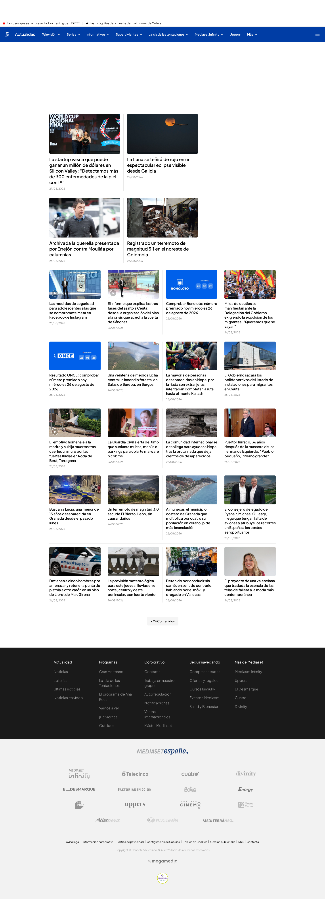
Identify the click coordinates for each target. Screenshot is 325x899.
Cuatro (241, 697)
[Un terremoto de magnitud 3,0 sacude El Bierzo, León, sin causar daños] (133, 489)
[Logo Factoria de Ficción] (135, 789)
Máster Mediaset (158, 725)
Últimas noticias (67, 689)
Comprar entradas (204, 671)
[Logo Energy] (246, 789)
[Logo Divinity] (246, 773)
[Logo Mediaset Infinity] (79, 773)
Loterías (60, 680)
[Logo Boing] (190, 789)
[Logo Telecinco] (135, 773)
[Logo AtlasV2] (107, 820)
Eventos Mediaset (204, 697)
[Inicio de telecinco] (7, 34)
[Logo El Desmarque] (79, 789)
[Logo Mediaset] (162, 753)
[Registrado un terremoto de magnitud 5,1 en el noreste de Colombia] (162, 218)
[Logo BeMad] (79, 804)
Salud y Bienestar (203, 706)
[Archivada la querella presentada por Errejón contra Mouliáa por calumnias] (84, 218)
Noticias (61, 671)
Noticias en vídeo (68, 697)
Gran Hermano (111, 671)
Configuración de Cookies (163, 842)
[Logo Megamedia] (164, 861)
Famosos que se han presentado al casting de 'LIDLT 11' (43, 23)
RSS (241, 842)
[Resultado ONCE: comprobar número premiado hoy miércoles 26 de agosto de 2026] (75, 356)
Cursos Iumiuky (202, 689)
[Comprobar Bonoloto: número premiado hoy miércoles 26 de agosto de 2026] (191, 284)
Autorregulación (158, 694)
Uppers (241, 680)
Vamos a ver (109, 708)
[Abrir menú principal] (317, 34)
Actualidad (25, 34)
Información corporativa (98, 842)
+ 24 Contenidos (163, 621)
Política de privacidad (130, 842)
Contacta (152, 671)
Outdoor (106, 725)
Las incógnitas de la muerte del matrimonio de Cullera (125, 23)
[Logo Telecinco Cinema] (190, 805)
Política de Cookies (195, 842)
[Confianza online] (162, 882)
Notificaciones (156, 703)
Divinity (241, 706)
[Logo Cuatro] (190, 773)
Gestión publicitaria (222, 842)
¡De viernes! (108, 717)
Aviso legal (73, 842)
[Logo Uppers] (135, 804)
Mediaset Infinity (248, 671)
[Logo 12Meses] (245, 805)
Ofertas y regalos (203, 680)
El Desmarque (246, 689)
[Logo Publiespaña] (162, 820)
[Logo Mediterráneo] (218, 820)
